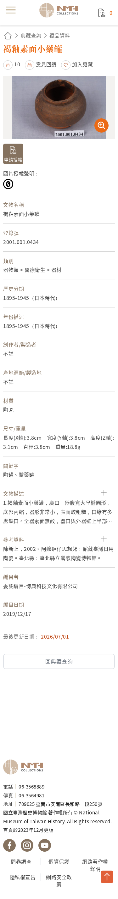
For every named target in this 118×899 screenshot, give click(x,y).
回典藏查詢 (59, 661)
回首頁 (8, 35)
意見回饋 (46, 64)
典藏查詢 (31, 35)
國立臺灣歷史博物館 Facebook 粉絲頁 (9, 845)
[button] (11, 64)
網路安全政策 (59, 880)
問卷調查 (21, 861)
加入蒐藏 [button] (82, 64)
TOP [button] (107, 877)
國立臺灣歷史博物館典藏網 (60, 10)
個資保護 (58, 861)
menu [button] (10, 10)
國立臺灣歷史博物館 (25, 767)
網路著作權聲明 (95, 865)
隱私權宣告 (23, 876)
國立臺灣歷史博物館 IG (27, 845)
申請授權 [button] (13, 159)
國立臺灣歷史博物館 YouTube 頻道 (44, 845)
